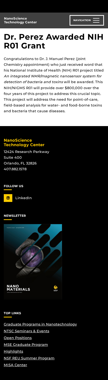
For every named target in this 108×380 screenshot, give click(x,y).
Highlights (13, 351)
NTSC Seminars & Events (26, 331)
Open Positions (18, 338)
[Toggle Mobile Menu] (103, 6)
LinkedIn (23, 198)
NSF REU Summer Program (29, 358)
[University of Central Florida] (38, 6)
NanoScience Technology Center (20, 20)
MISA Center (15, 365)
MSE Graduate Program (26, 344)
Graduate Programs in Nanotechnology (40, 324)
